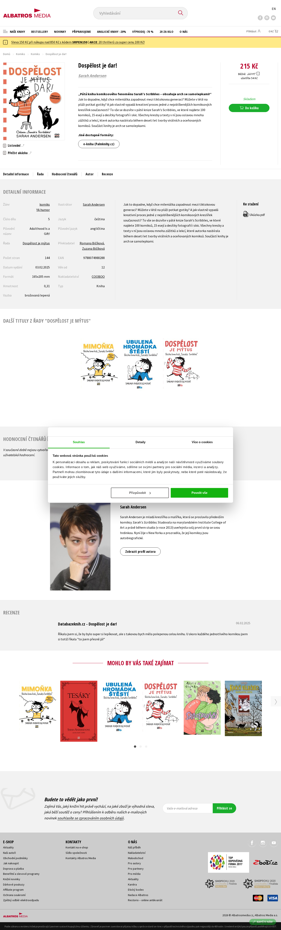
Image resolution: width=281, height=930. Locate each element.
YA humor (43, 210)
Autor (90, 174)
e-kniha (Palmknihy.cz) (98, 144)
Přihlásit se (224, 808)
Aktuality (8, 847)
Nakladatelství (136, 853)
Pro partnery (136, 868)
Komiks (20, 54)
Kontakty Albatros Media (81, 858)
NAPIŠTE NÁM (265, 922)
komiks (44, 204)
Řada (40, 174)
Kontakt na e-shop (77, 847)
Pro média (134, 874)
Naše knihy (17, 31)
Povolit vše (199, 492)
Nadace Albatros (138, 895)
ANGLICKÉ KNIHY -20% (111, 31)
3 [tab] (146, 746)
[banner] (27, 9)
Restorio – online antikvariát (145, 900)
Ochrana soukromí (14, 895)
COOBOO (98, 276)
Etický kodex (136, 889)
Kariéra (132, 884)
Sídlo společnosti (76, 853)
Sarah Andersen (92, 75)
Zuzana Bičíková (93, 248)
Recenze (107, 174)
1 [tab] (135, 746)
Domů (6, 54)
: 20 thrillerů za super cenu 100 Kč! (117, 42)
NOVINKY (60, 31)
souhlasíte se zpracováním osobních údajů (90, 818)
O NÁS (184, 31)
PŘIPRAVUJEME (81, 31)
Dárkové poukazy (13, 884)
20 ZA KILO (166, 31)
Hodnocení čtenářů (64, 174)
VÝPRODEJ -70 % (142, 31)
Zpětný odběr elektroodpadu (21, 900)
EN (274, 9)
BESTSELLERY (39, 31)
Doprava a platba (13, 868)
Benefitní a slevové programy (21, 874)
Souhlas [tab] (79, 442)
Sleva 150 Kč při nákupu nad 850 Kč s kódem (49, 42)
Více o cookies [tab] (202, 442)
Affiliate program (13, 889)
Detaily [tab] (141, 442)
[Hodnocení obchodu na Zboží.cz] (263, 861)
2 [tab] (140, 746)
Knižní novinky (11, 879)
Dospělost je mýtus (36, 243)
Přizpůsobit (137, 492)
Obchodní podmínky (15, 858)
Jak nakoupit (11, 863)
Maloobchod (135, 858)
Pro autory (134, 863)
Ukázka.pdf (254, 215)
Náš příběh (134, 847)
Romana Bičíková (92, 243)
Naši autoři (9, 853)
